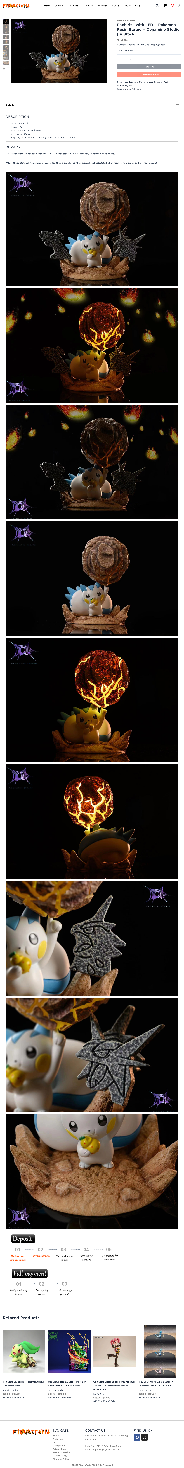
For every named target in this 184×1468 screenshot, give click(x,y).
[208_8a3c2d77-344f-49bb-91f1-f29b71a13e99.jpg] (6, 57)
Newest (149, 82)
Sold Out (149, 66)
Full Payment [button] (126, 50)
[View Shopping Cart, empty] (165, 5)
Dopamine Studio (126, 20)
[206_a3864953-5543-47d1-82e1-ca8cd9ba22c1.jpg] (6, 47)
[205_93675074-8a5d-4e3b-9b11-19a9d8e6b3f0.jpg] (6, 42)
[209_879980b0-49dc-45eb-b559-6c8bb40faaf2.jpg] (6, 63)
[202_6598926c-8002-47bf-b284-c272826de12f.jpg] (6, 26)
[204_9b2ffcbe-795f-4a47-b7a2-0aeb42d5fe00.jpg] (6, 37)
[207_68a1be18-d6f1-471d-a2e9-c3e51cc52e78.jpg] (6, 52)
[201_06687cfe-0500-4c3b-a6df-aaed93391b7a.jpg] (59, 51)
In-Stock (127, 89)
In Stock (141, 82)
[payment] (6, 68)
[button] (64, 5)
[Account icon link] (179, 5)
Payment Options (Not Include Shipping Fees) (141, 44)
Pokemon (136, 89)
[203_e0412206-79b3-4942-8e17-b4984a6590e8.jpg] (6, 31)
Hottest (132, 82)
